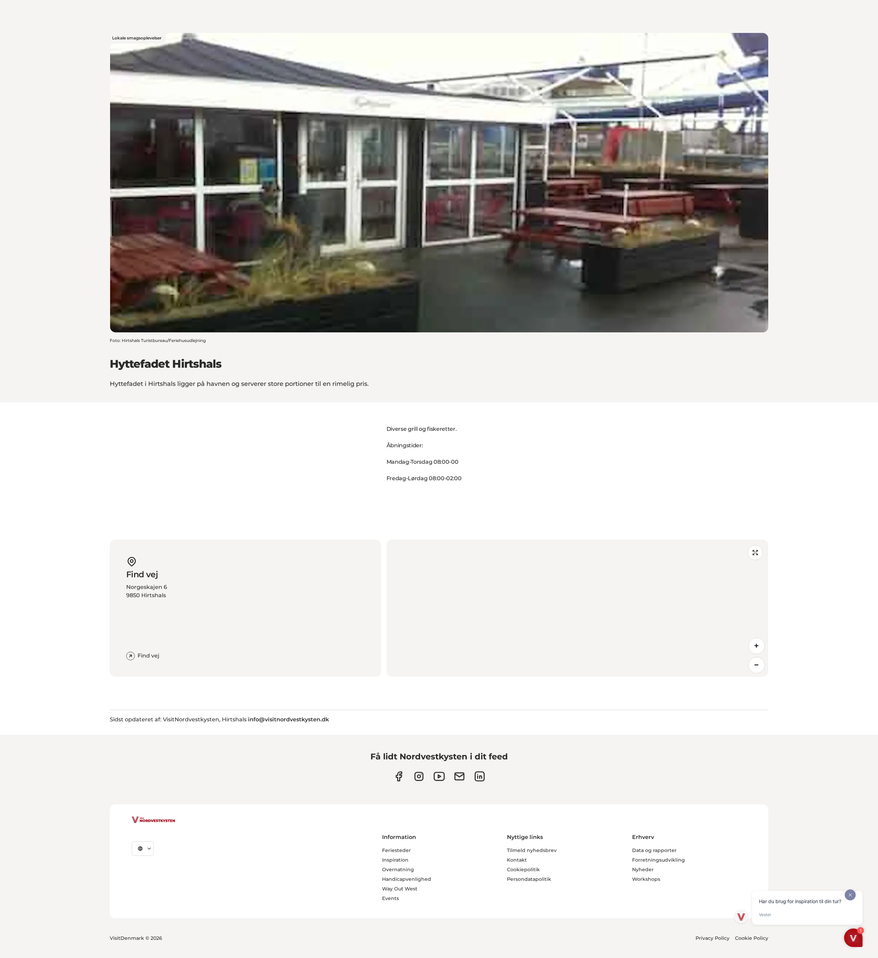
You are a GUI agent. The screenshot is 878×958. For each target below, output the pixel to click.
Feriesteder (396, 850)
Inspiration (395, 860)
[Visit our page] (399, 776)
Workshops (646, 879)
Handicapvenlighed (406, 879)
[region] (577, 608)
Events (390, 898)
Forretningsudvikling (658, 860)
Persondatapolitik (529, 879)
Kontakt (517, 860)
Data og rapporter (654, 850)
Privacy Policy (712, 938)
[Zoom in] (756, 646)
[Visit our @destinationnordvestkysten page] (439, 776)
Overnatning (398, 869)
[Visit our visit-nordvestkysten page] (480, 776)
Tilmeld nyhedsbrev (532, 850)
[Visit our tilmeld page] (459, 776)
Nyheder (643, 869)
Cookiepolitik (523, 869)
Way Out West (399, 889)
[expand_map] (755, 552)
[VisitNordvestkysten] (153, 820)
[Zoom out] (756, 665)
